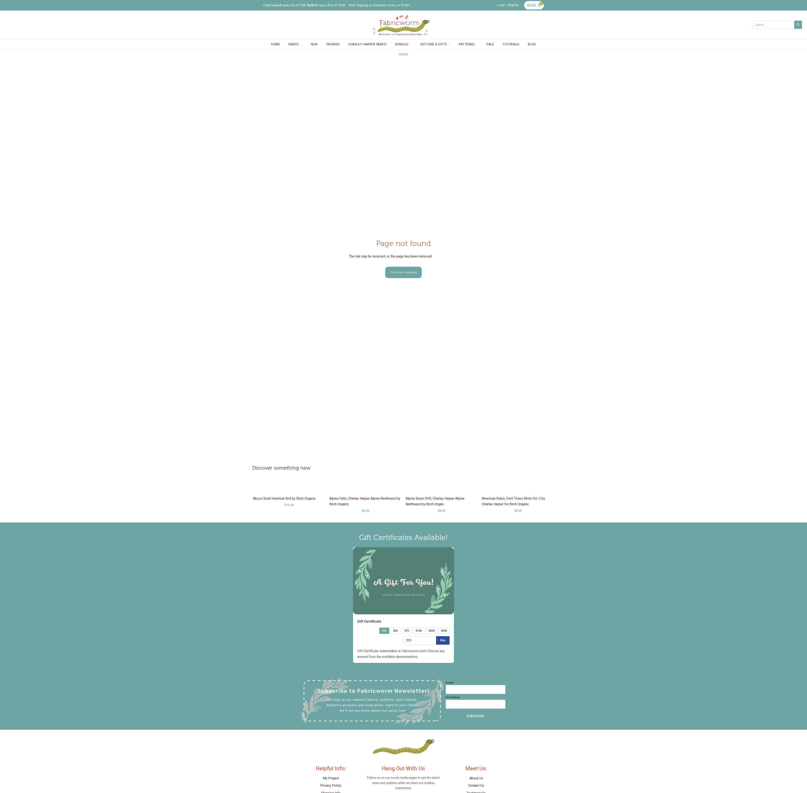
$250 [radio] (431, 630)
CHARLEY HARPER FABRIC (367, 44)
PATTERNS (467, 44)
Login (501, 5)
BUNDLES (402, 44)
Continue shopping (403, 272)
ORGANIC (333, 44)
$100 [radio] (419, 630)
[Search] (798, 25)
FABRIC (293, 44)
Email (449, 682)
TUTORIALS (511, 44)
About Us (476, 778)
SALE (490, 44)
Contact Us (476, 786)
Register (513, 5)
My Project (331, 778)
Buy (442, 640)
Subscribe (476, 716)
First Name (453, 697)
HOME (275, 44)
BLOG (532, 44)
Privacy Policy (330, 786)
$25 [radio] (384, 630)
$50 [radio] (395, 630)
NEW (314, 44)
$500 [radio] (444, 630)
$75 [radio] (407, 630)
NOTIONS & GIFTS (434, 44)
